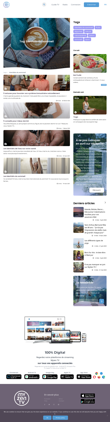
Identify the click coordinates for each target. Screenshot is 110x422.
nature (88, 31)
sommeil (78, 39)
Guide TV (55, 5)
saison (92, 35)
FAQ (45, 401)
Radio (65, 5)
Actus (61, 399)
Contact (61, 401)
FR (105, 5)
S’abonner (91, 5)
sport (87, 39)
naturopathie (80, 35)
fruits (98, 28)
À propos (47, 399)
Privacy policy (60, 418)
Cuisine (104, 85)
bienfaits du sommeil (17, 72)
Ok (47, 418)
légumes (78, 31)
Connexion (75, 5)
